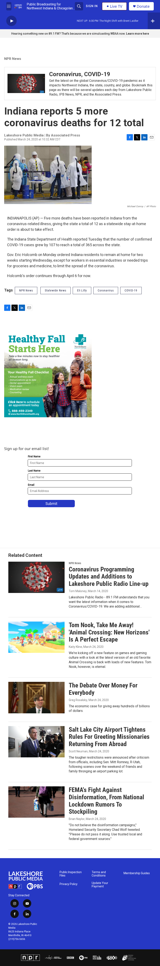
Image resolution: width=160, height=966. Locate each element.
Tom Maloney (78, 591)
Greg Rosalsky (78, 700)
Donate (143, 6)
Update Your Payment (100, 885)
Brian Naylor (77, 819)
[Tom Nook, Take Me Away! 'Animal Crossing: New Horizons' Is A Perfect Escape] (36, 637)
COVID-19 (131, 290)
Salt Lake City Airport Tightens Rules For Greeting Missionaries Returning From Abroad (109, 737)
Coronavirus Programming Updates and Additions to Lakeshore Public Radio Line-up (109, 577)
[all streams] (154, 21)
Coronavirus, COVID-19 (79, 74)
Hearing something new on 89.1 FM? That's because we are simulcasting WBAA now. (68, 33)
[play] (11, 21)
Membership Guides (137, 873)
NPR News (12, 59)
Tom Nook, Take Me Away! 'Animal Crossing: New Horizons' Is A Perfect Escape (109, 632)
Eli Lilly (82, 290)
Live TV (116, 6)
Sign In (92, 6)
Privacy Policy (69, 884)
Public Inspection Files (71, 874)
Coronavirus (106, 290)
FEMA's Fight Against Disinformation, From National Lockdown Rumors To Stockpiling (106, 800)
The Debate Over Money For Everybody (103, 689)
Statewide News (55, 290)
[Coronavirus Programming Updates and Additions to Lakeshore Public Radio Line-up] (36, 577)
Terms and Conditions (99, 874)
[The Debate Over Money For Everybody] (36, 697)
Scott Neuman (78, 751)
